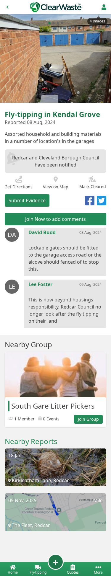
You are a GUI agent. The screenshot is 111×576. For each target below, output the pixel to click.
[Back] (7, 7)
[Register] (104, 7)
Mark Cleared (92, 186)
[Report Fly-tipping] (56, 562)
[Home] (55, 7)
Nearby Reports (31, 441)
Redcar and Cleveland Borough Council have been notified (55, 161)
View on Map (55, 187)
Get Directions (18, 187)
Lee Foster (40, 284)
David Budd (42, 232)
